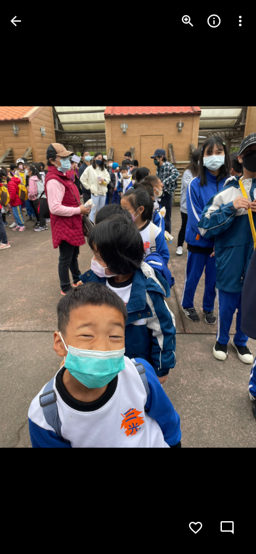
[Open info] (214, 21)
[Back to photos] (16, 21)
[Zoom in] (188, 21)
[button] (36, 277)
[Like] (195, 528)
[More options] (240, 21)
